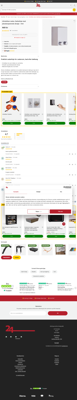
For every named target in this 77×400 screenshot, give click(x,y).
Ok (57, 313)
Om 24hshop (57, 335)
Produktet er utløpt (19, 35)
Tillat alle (60, 211)
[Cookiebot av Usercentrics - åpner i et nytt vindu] (64, 187)
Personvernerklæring (20, 361)
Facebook (57, 361)
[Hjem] (38, 5)
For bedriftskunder (20, 375)
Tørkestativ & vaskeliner (38, 276)
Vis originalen (17, 154)
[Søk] (74, 9)
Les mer (4, 82)
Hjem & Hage (13, 17)
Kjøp (12, 123)
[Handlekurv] (74, 5)
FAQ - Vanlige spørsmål (20, 371)
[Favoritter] (70, 5)
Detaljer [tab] (38, 191)
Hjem (9, 17)
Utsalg (17, 257)
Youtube (57, 359)
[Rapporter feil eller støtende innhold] (75, 154)
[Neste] (75, 109)
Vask (27, 17)
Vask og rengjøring (21, 17)
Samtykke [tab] (16, 191)
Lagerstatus (20, 370)
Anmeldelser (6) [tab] (5, 143)
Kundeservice (65, 346)
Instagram (56, 362)
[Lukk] (76, 14)
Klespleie (34, 272)
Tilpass (37, 211)
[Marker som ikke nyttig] (72, 154)
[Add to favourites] (74, 21)
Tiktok (56, 364)
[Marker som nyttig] (70, 154)
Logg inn (57, 337)
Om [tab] (61, 191)
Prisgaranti (6, 257)
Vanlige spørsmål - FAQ (57, 339)
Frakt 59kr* (50, 1)
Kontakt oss (20, 364)
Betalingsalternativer (20, 368)
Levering (20, 362)
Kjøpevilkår (20, 359)
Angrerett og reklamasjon (20, 366)
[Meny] (1, 5)
